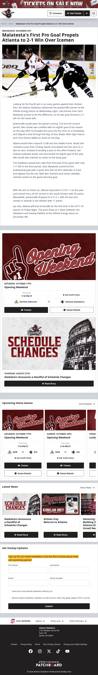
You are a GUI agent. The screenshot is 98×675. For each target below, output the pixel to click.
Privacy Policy (26, 644)
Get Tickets (75, 13)
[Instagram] (39, 651)
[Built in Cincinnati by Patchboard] (49, 663)
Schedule (57, 13)
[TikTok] (58, 651)
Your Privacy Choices (52, 644)
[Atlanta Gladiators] (8, 13)
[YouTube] (67, 651)
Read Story (50, 383)
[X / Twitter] (49, 651)
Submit (49, 606)
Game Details (73, 310)
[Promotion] (49, 4)
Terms (37, 644)
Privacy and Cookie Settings (75, 644)
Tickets (27, 310)
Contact (14, 644)
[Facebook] (30, 651)
